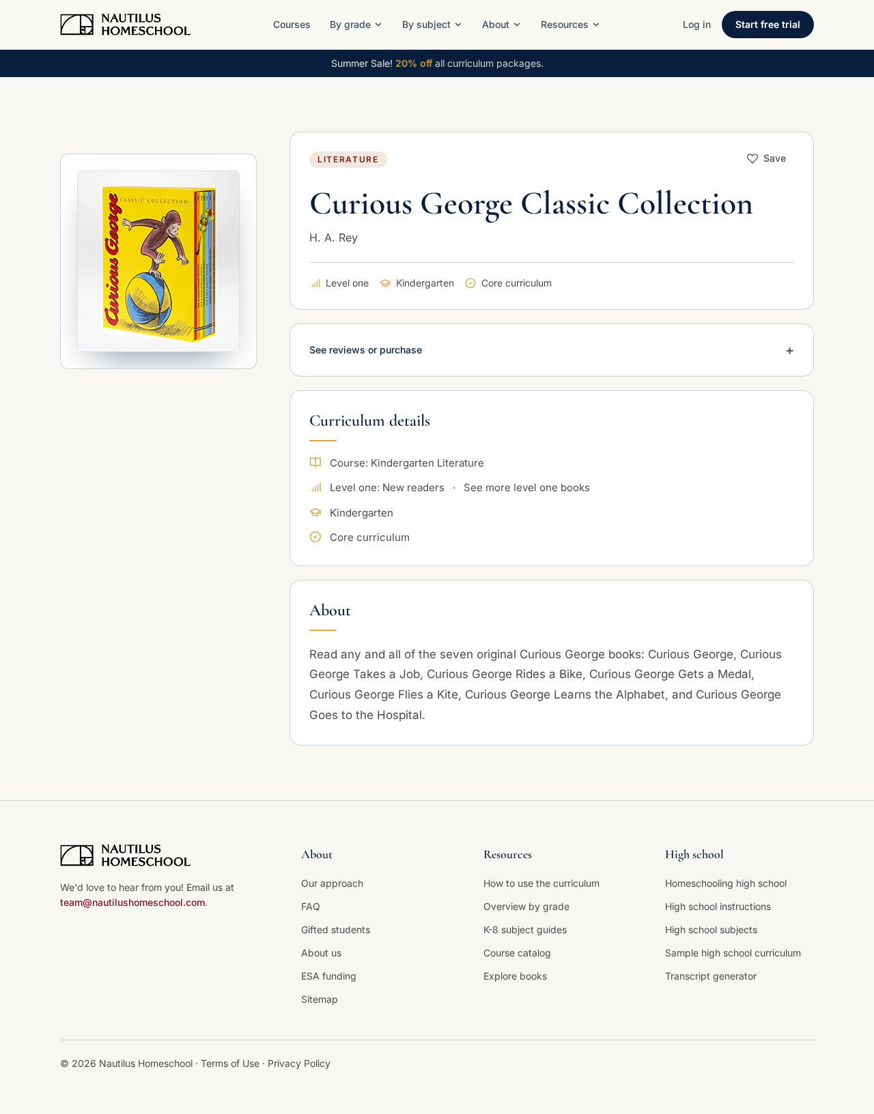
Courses (292, 24)
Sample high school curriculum (733, 952)
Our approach (332, 883)
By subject (426, 24)
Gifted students (335, 929)
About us (321, 952)
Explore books (515, 976)
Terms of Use (231, 1063)
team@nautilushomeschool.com (132, 902)
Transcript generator (711, 976)
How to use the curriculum (541, 883)
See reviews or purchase (551, 350)
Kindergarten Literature (427, 462)
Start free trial (767, 24)
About (495, 24)
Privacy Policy (299, 1063)
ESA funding (328, 976)
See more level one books (527, 487)
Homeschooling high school (726, 883)
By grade (350, 24)
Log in (697, 24)
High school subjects (711, 929)
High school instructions (718, 906)
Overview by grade (526, 906)
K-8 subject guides (525, 929)
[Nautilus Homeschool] (125, 24)
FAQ (310, 906)
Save (774, 158)
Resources (565, 24)
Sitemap (319, 999)
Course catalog (517, 952)
